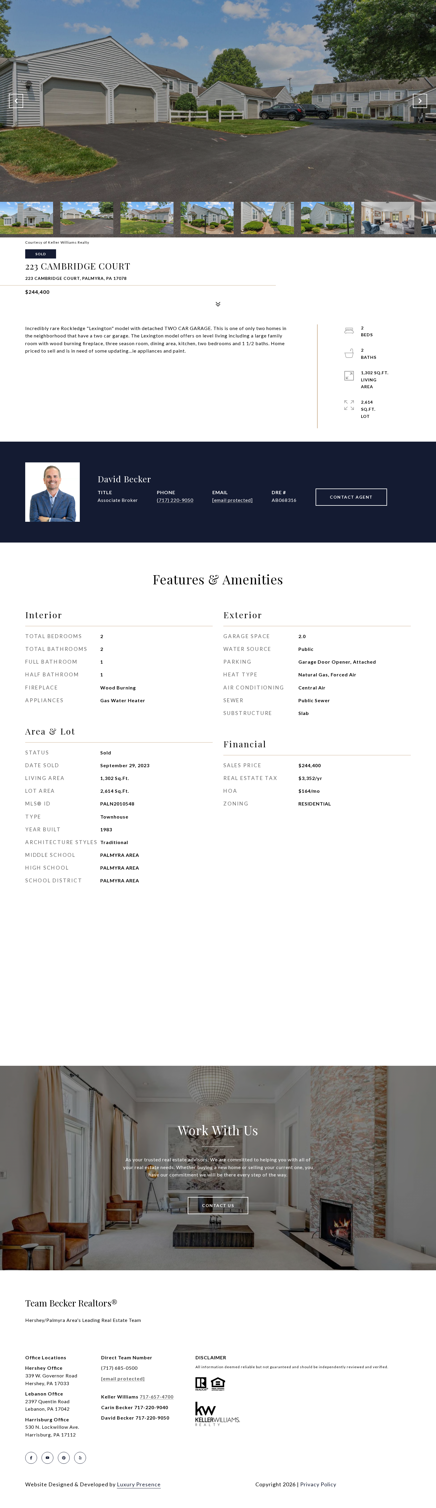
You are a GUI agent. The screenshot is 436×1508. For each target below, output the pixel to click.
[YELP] (80, 1458)
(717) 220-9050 (175, 500)
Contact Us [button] (218, 1205)
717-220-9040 (151, 1407)
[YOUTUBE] (47, 1458)
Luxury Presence (139, 1484)
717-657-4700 (157, 1396)
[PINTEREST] (64, 1458)
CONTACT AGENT (351, 497)
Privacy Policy (318, 1484)
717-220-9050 (152, 1417)
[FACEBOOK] (31, 1458)
